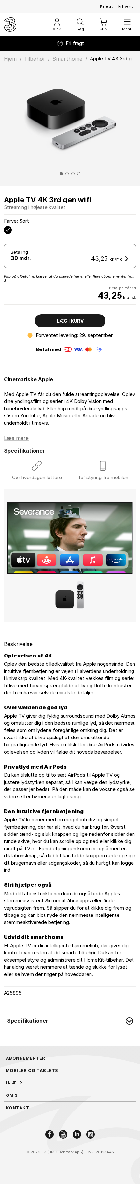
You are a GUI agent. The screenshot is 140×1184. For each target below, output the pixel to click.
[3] (10, 24)
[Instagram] (90, 1134)
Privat (106, 6)
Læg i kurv (70, 321)
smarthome (67, 59)
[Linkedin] (77, 1134)
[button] (70, 1021)
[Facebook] (49, 1134)
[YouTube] (63, 1134)
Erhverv (125, 6)
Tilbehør (34, 59)
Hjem (10, 59)
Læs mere (16, 438)
